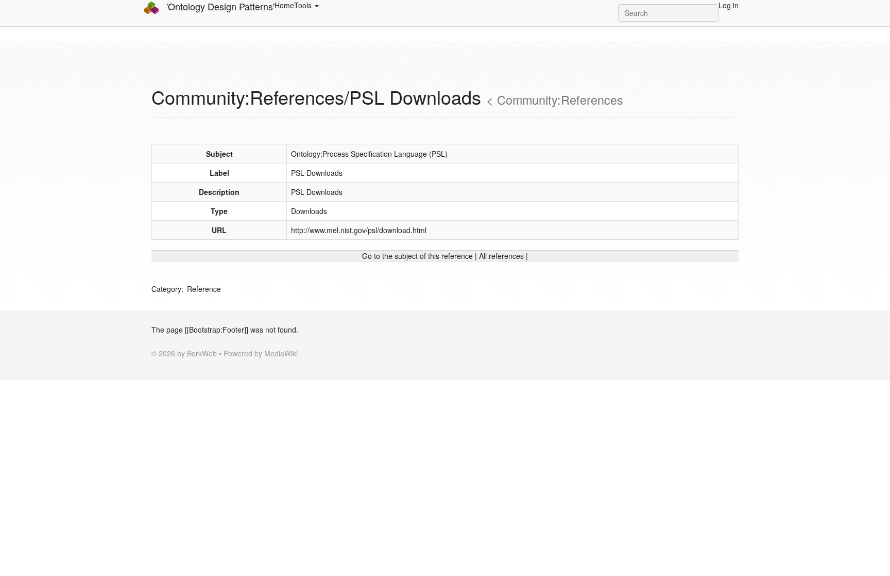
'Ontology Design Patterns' (219, 6)
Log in (728, 5)
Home (284, 5)
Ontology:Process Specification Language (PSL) (369, 154)
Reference (204, 289)
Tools (304, 5)
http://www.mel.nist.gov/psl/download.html (358, 230)
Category (166, 289)
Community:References (560, 99)
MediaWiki (281, 353)
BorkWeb (202, 353)
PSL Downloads (317, 173)
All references (501, 256)
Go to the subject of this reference (417, 256)
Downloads (309, 211)
